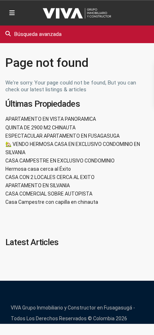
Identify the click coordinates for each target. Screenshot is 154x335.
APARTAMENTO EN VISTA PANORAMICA (50, 119)
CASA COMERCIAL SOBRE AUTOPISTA (48, 194)
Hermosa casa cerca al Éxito (38, 169)
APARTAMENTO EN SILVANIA (37, 185)
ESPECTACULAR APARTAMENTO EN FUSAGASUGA (62, 136)
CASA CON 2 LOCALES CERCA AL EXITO (50, 177)
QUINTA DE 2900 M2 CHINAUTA (40, 127)
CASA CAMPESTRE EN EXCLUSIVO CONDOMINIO (60, 161)
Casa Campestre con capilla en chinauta (51, 202)
